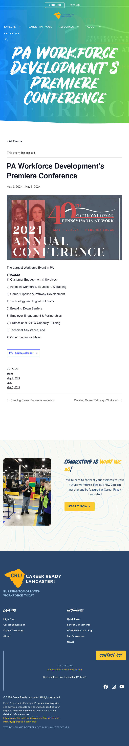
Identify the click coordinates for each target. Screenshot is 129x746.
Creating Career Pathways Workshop (32, 400)
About (91, 26)
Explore (10, 26)
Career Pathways (40, 26)
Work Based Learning (79, 630)
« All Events (14, 141)
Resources (66, 26)
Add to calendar (24, 353)
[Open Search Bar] (6, 39)
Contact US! (111, 655)
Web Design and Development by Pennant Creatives (36, 727)
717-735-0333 (64, 665)
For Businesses (75, 636)
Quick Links (11, 33)
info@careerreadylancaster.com (65, 669)
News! (70, 642)
